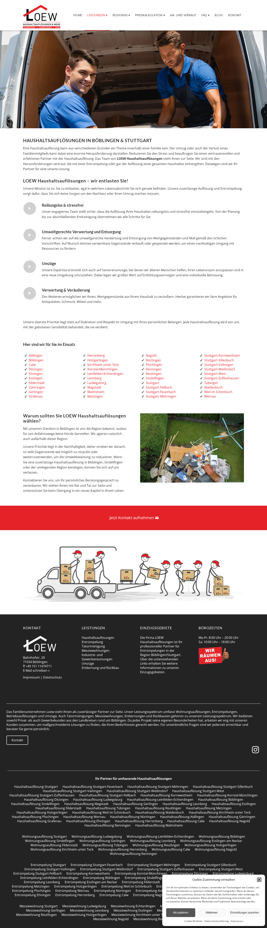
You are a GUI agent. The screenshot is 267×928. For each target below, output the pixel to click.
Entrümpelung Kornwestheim (88, 873)
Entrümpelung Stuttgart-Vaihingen (49, 869)
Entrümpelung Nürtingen (112, 891)
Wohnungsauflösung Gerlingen (102, 841)
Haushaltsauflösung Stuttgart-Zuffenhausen (41, 795)
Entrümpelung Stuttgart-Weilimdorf (106, 869)
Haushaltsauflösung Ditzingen (46, 799)
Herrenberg (96, 355)
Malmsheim (96, 392)
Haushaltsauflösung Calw (185, 821)
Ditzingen (36, 369)
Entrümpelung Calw (113, 895)
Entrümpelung (92, 642)
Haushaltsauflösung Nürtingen (132, 817)
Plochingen (154, 365)
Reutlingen (154, 374)
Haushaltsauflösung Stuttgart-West (198, 791)
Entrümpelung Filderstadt (141, 882)
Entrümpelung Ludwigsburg (233, 873)
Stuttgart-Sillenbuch (219, 360)
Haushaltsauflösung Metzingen (209, 808)
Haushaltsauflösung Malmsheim (159, 825)
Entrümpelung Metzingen (30, 886)
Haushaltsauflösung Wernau (84, 817)
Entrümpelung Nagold (149, 895)
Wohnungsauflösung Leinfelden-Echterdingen (160, 836)
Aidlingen (35, 355)
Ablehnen (212, 912)
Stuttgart (152, 383)
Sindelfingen (155, 378)
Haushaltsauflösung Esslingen (234, 804)
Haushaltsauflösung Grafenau (39, 821)
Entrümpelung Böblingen (101, 878)
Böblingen (36, 360)
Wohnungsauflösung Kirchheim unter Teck (61, 849)
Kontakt (17, 740)
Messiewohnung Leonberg (89, 910)
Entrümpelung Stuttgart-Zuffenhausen (165, 869)
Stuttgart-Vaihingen (218, 365)
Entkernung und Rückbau (100, 668)
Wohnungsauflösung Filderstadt (54, 845)
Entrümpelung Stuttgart (48, 865)
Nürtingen (153, 360)
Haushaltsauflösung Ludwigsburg (97, 799)
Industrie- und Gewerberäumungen (97, 657)
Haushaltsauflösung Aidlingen (182, 817)
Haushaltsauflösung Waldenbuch (159, 812)
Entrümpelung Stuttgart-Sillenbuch (210, 865)
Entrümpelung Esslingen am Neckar (91, 882)
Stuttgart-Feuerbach (161, 392)
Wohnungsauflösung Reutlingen (156, 845)
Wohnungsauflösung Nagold (216, 849)
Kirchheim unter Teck (103, 365)
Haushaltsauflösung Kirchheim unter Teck (220, 812)
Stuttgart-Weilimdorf (219, 369)
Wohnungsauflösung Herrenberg (122, 849)
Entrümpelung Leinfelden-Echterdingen (49, 878)
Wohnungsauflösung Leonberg (153, 841)
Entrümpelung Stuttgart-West (221, 869)
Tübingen (211, 383)
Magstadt (94, 387)
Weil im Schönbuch (218, 392)
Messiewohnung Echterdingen (133, 906)
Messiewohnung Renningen (153, 919)
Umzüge (88, 663)
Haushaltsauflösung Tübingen (108, 808)
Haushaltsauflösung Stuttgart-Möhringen (157, 786)
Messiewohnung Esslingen (133, 910)
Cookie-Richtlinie (193, 921)
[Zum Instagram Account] (256, 749)
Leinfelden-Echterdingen (105, 374)
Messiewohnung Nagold (111, 919)
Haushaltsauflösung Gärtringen (232, 817)
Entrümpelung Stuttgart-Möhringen (153, 865)
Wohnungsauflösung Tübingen (105, 845)
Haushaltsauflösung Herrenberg (139, 821)
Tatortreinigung (93, 646)
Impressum (237, 921)
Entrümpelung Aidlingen (153, 891)
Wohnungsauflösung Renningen (133, 854)
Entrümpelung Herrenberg (75, 895)
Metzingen (95, 396)
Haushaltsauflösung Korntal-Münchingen (227, 795)
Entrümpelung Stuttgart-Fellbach (37, 873)
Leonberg (94, 378)
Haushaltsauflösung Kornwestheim (166, 795)
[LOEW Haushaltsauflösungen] (41, 15)
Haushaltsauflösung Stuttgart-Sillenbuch (223, 786)
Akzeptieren (180, 912)
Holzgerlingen (97, 360)
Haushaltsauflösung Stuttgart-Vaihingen (72, 791)
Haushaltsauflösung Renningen (107, 825)
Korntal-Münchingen (102, 369)
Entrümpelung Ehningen (33, 895)
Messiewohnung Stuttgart (39, 906)
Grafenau (36, 396)
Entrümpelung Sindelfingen (145, 878)
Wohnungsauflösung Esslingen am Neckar (211, 841)
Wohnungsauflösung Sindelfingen (50, 841)
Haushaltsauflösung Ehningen (88, 821)
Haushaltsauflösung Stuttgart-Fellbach (107, 795)
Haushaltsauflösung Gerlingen (135, 804)
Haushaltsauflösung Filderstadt (58, 808)
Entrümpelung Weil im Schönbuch (126, 886)
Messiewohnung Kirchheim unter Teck (139, 915)
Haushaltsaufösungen (98, 637)
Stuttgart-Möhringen (161, 396)
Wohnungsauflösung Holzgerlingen (211, 845)
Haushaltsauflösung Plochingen (35, 817)
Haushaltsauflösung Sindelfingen (35, 804)
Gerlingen (36, 392)
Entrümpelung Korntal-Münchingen (141, 873)
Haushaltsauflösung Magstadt (86, 804)
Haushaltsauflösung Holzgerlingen (42, 812)
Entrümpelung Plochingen (31, 891)
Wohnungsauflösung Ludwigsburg (97, 836)
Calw (32, 365)
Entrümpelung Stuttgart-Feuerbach (97, 865)
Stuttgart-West (215, 374)
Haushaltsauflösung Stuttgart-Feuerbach (93, 786)
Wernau (210, 396)
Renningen (154, 369)
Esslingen (36, 378)
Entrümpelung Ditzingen (190, 873)
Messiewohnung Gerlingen (45, 910)
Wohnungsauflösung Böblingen (222, 836)
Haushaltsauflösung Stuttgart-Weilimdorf (137, 791)
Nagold (151, 355)
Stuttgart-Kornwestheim (222, 355)
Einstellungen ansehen (244, 912)
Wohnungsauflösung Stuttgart (44, 836)
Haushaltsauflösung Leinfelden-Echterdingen (160, 799)
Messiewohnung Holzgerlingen (84, 915)
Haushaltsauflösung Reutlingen (158, 808)
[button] (259, 880)
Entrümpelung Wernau (72, 891)
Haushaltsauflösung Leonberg (185, 804)
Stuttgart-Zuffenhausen (221, 378)
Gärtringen (37, 387)
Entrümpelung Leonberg (42, 882)
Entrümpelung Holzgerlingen (75, 886)
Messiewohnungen (95, 650)
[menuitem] (78, 15)
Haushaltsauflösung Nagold (229, 821)
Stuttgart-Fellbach (159, 387)
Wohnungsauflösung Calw (171, 849)
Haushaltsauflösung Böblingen (220, 799)
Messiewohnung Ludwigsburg (84, 906)
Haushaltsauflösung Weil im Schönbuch (101, 812)
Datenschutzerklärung (216, 921)
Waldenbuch (213, 387)
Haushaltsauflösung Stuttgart (36, 786)
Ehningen (36, 374)
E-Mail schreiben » (36, 670)
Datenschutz (52, 677)
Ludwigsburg (96, 383)
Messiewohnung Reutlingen (36, 915)
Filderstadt (37, 383)
